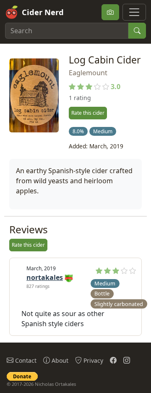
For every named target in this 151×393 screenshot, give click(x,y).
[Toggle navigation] (134, 12)
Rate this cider (87, 112)
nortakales (44, 277)
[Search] (137, 31)
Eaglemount (88, 72)
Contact (24, 360)
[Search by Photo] (110, 12)
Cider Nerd (43, 12)
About (59, 360)
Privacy (92, 360)
